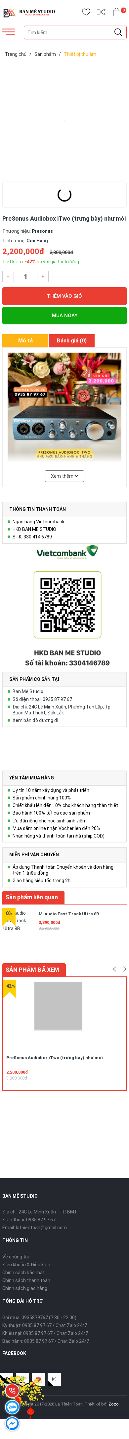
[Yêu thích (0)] (86, 13)
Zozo (113, 1404)
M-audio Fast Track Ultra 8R (69, 913)
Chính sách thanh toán (26, 1280)
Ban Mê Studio (28, 691)
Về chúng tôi (15, 1256)
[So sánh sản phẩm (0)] (101, 13)
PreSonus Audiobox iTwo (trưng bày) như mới (54, 1057)
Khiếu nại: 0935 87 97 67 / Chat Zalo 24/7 (45, 1333)
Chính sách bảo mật (23, 1272)
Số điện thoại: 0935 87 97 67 (42, 699)
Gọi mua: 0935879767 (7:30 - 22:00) (39, 1317)
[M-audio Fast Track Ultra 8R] (18, 924)
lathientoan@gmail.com (41, 1227)
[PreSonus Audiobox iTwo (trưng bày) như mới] (64, 120)
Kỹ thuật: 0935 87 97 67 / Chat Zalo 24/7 (44, 1325)
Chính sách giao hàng (24, 1288)
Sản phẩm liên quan (32, 897)
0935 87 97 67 (41, 1219)
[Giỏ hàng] (116, 13)
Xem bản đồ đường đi (35, 720)
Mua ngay (64, 315)
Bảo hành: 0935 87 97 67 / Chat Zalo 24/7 (45, 1341)
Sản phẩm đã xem (32, 969)
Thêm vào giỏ (64, 296)
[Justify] (118, 32)
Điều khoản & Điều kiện (26, 1264)
